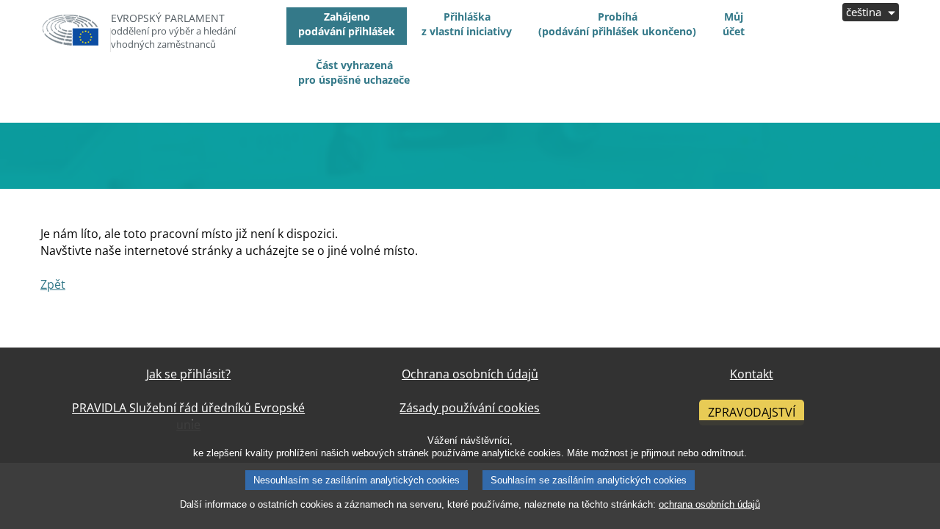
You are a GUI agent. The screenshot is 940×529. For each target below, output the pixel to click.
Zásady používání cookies (470, 408)
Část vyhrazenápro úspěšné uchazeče (354, 72)
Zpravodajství (751, 412)
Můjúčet (734, 24)
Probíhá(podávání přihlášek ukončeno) (617, 24)
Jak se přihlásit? (188, 374)
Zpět (52, 284)
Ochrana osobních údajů (470, 374)
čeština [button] (865, 11)
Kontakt (751, 374)
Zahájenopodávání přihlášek (346, 24)
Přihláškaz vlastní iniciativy (467, 24)
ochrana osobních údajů (709, 504)
